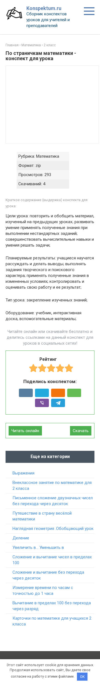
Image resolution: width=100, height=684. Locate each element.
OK (82, 677)
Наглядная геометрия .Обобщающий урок (53, 528)
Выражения (23, 473)
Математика (31, 45)
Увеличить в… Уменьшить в (38, 547)
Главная (12, 45)
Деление (20, 538)
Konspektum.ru (43, 8)
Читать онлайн (25, 430)
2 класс (50, 45)
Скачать (81, 430)
